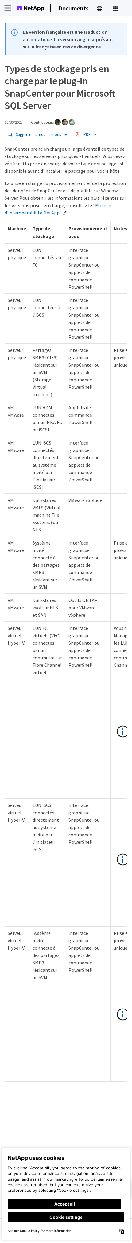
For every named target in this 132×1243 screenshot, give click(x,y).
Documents (73, 8)
